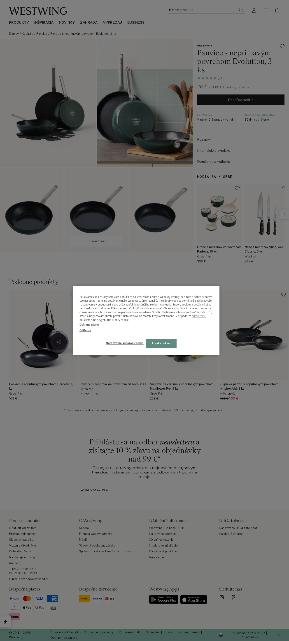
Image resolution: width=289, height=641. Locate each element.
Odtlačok (85, 330)
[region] (146, 320)
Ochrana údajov (89, 324)
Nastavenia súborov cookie (124, 343)
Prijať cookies (161, 343)
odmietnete (199, 316)
